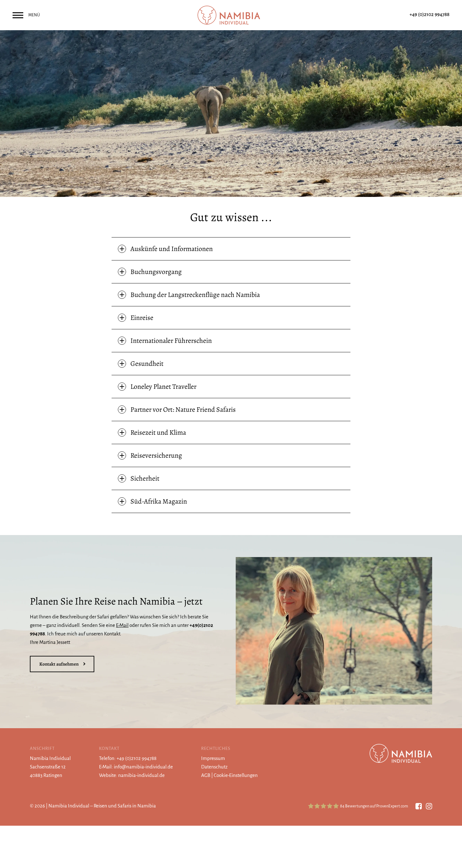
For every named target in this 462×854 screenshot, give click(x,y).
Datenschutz (214, 766)
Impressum (213, 758)
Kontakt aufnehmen (59, 664)
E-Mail (122, 625)
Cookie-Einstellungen (236, 775)
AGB (205, 775)
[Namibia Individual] (231, 14)
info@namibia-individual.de (143, 766)
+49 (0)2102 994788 (429, 14)
